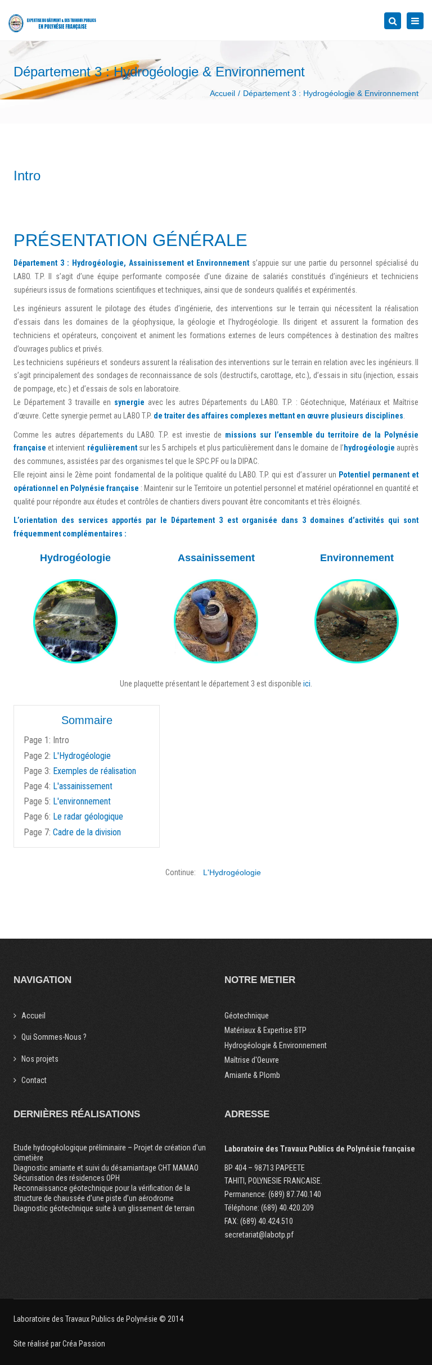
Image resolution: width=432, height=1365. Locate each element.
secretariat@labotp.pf (259, 1234)
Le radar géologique (88, 816)
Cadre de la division (87, 832)
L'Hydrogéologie (82, 755)
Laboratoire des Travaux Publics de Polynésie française (319, 1148)
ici (306, 683)
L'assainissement (82, 786)
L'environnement (82, 801)
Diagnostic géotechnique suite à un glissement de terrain (104, 1208)
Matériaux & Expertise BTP (265, 1030)
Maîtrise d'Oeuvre (251, 1059)
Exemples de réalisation (94, 771)
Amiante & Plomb (252, 1075)
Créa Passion (83, 1343)
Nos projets (39, 1058)
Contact (34, 1080)
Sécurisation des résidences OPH (67, 1177)
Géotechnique (246, 1015)
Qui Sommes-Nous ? (54, 1036)
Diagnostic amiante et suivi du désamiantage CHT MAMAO (106, 1167)
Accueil (222, 93)
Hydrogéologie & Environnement (275, 1045)
